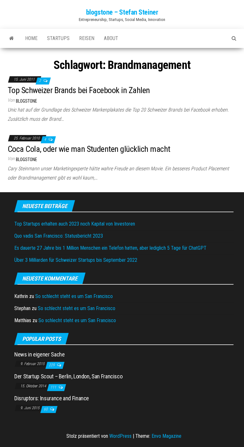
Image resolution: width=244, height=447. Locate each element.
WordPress (120, 436)
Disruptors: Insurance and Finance (51, 398)
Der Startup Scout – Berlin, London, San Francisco (68, 376)
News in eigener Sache (39, 354)
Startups (58, 38)
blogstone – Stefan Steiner (122, 12)
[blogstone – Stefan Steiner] (11, 38)
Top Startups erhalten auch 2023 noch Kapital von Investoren (74, 224)
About (111, 38)
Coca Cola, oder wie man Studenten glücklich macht (89, 149)
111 (54, 387)
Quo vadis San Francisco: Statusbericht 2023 (58, 236)
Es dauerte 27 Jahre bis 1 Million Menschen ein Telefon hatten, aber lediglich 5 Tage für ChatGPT (110, 248)
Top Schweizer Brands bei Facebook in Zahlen (79, 90)
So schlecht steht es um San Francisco (74, 296)
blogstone (26, 101)
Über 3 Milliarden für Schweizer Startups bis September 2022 (75, 260)
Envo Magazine (166, 436)
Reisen (86, 38)
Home (31, 38)
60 (46, 409)
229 (52, 365)
